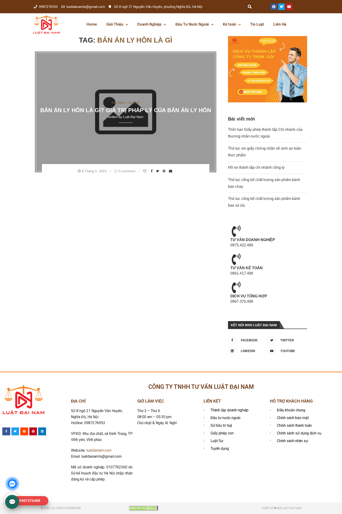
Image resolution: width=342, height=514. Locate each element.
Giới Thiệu (114, 24)
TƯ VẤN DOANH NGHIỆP (252, 240)
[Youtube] (289, 6)
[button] (249, 6)
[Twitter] (281, 6)
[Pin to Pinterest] (165, 171)
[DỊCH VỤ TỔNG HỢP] (236, 287)
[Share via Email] (171, 171)
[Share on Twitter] (158, 171)
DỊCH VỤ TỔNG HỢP (248, 296)
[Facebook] (274, 6)
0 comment (127, 171)
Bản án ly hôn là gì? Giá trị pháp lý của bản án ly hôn (125, 110)
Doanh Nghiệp (149, 24)
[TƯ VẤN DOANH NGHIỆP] (236, 231)
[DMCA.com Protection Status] (143, 508)
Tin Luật (257, 24)
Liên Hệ (279, 24)
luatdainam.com (98, 450)
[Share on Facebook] (152, 171)
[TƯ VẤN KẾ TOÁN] (236, 259)
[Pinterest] (33, 431)
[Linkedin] (42, 431)
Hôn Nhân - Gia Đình (126, 102)
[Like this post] (145, 171)
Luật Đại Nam (133, 117)
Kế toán (229, 24)
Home (92, 24)
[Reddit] (24, 431)
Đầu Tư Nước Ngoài (192, 24)
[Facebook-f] (6, 431)
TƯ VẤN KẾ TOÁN (246, 268)
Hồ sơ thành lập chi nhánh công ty (256, 167)
